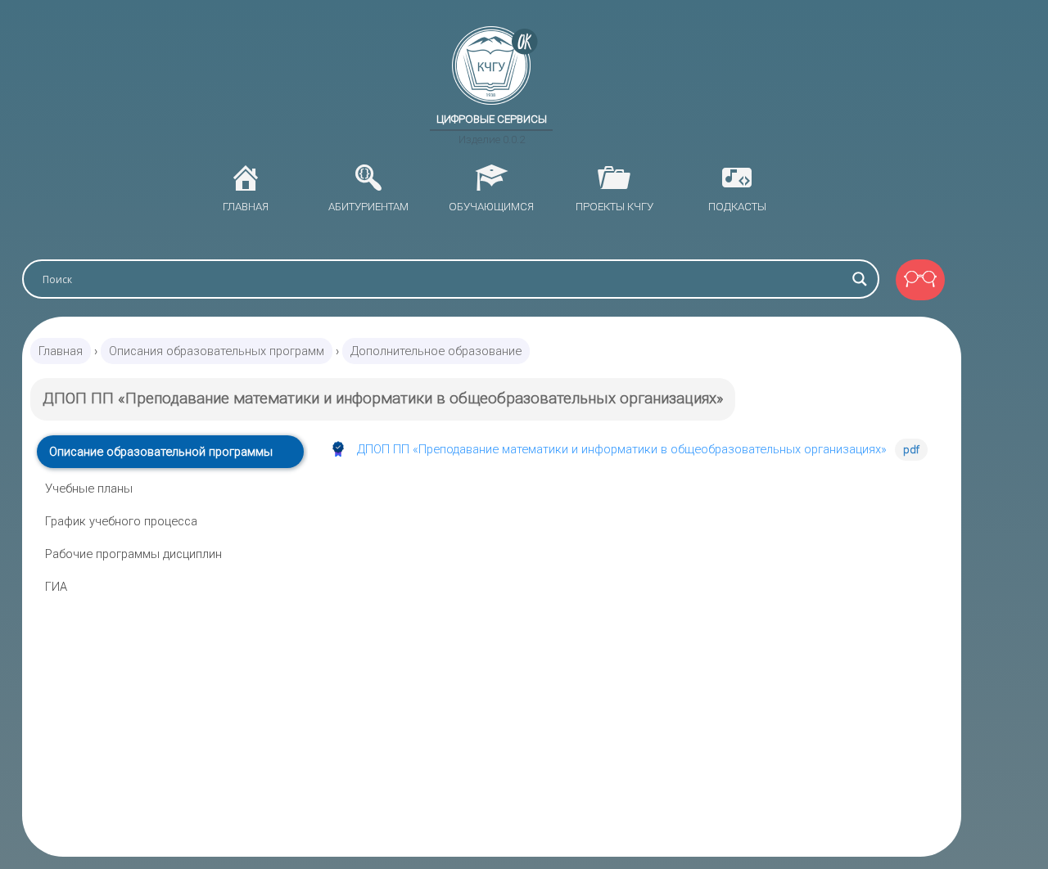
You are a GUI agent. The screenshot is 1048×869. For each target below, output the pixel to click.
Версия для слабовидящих (920, 279)
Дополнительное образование (436, 351)
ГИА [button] (56, 586)
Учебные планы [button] (89, 488)
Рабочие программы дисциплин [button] (133, 554)
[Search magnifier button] (859, 279)
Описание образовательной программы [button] (161, 451)
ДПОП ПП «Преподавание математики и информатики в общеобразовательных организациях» (622, 449)
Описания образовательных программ (216, 351)
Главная (60, 351)
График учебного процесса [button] (121, 521)
